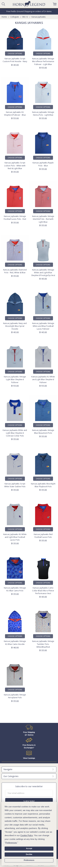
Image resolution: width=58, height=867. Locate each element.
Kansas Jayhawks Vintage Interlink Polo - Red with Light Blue (43, 219)
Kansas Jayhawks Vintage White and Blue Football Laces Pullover (43, 326)
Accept (29, 848)
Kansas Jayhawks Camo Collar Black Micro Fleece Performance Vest (43, 591)
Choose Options (15, 53)
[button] (29, 727)
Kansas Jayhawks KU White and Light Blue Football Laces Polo (15, 537)
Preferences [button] (11, 842)
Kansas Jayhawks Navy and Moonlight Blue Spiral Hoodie (15, 326)
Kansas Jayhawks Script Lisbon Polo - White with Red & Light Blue (14, 165)
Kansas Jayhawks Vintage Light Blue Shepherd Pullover (15, 379)
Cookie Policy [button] (26, 835)
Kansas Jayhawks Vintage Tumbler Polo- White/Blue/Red (43, 644)
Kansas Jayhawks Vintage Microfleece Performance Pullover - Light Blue (43, 61)
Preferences (29, 860)
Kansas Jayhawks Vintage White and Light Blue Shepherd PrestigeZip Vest (43, 273)
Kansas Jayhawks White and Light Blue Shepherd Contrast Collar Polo (15, 433)
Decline (29, 854)
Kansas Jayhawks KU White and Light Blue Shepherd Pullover (43, 379)
